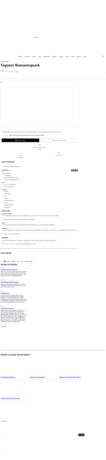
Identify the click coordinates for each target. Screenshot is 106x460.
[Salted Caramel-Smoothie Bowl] (72, 366)
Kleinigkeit (3, 267)
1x (72, 170)
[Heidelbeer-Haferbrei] (14, 366)
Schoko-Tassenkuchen (37, 377)
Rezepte (7, 61)
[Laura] (3, 71)
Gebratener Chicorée (7, 308)
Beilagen (2, 306)
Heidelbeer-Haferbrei (8, 377)
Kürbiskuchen (5, 293)
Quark (22, 261)
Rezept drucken (21, 140)
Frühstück (3, 61)
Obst (18, 261)
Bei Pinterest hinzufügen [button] (60, 140)
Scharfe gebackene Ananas (9, 269)
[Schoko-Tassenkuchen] (43, 366)
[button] (103, 56)
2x (74, 170)
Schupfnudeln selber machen (10, 282)
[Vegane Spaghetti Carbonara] (14, 387)
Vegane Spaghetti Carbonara (10, 398)
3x (77, 170)
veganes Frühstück (28, 261)
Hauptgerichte (3, 279)
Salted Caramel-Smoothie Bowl (70, 377)
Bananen (8, 261)
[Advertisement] (12, 337)
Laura (16, 71)
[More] (102, 75)
